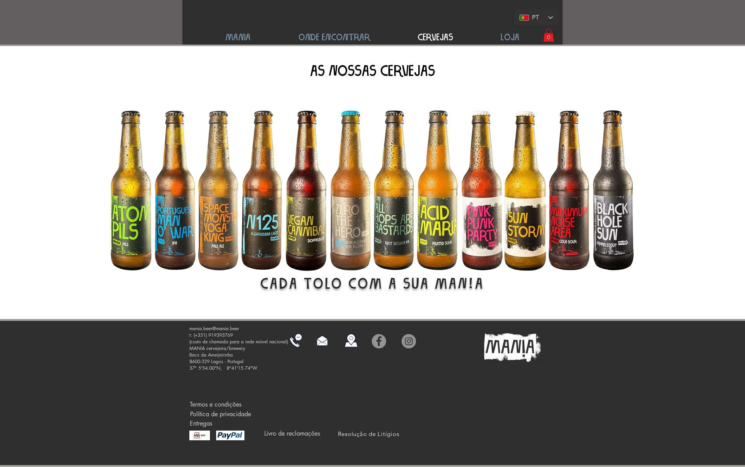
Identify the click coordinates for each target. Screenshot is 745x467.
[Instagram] (409, 341)
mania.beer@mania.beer (214, 328)
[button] (548, 35)
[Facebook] (379, 341)
